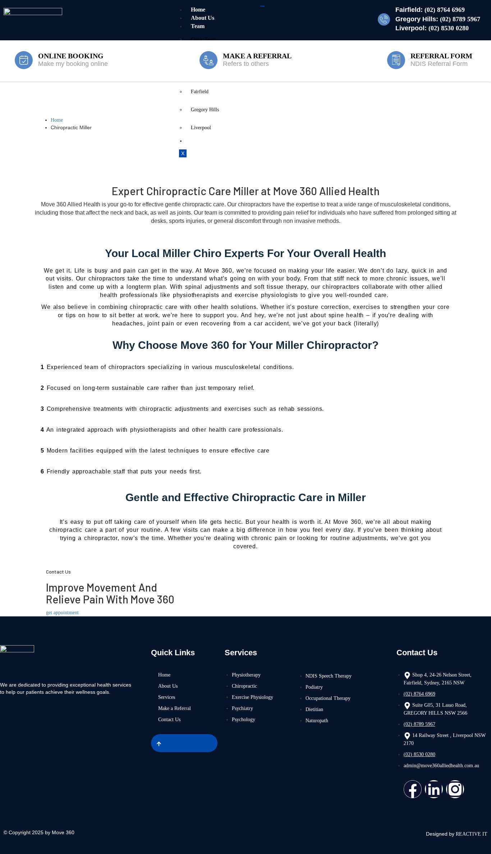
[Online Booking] (24, 60)
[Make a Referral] (208, 60)
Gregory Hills (205, 109)
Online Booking (71, 56)
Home (198, 9)
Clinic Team (203, 39)
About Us (202, 18)
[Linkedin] (434, 789)
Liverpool (201, 127)
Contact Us (204, 141)
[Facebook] (413, 789)
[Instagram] (455, 789)
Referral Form (441, 56)
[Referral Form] (396, 60)
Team (198, 26)
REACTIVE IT (471, 834)
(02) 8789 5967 (460, 19)
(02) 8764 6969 (445, 9)
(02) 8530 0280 (448, 28)
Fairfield (199, 91)
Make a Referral (257, 56)
